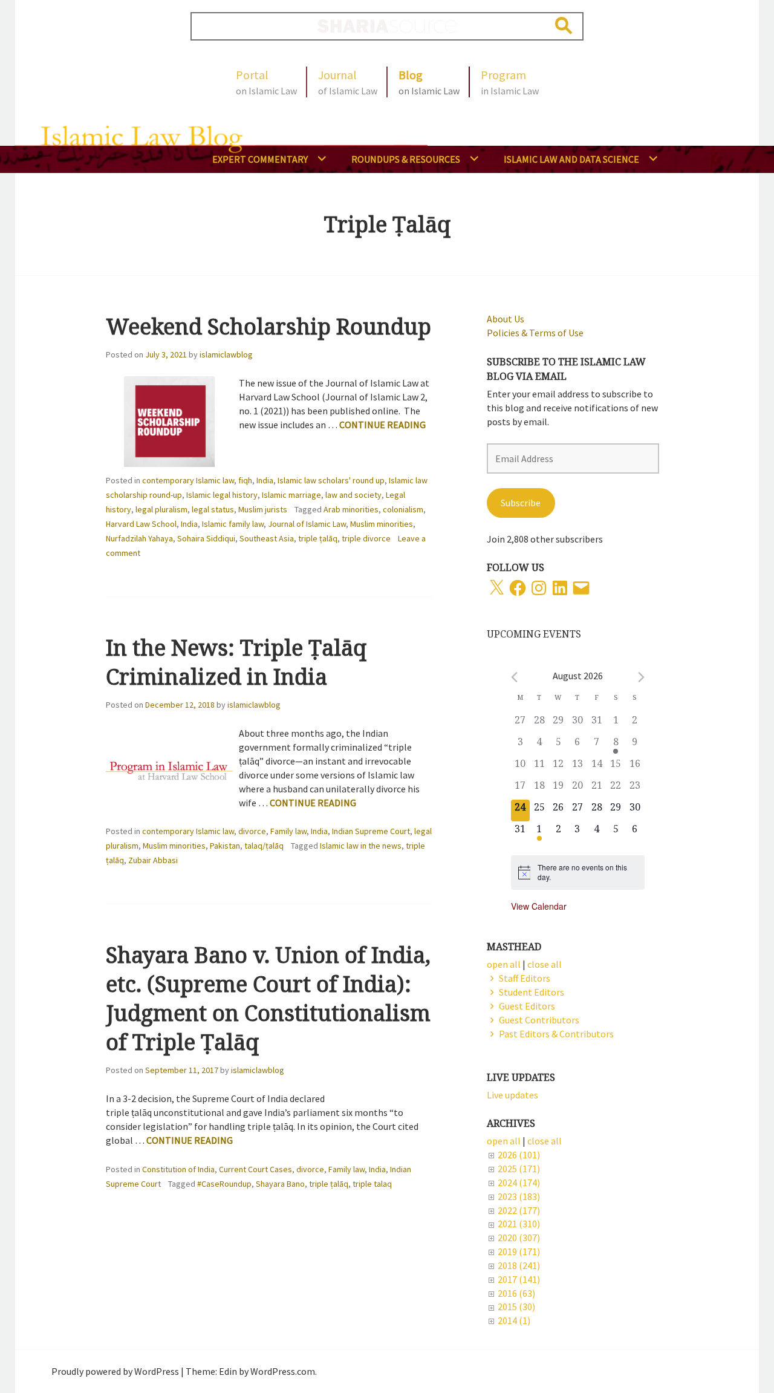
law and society (353, 494)
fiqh (245, 480)
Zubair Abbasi (153, 860)
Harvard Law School (141, 523)
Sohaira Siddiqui (206, 538)
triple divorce (366, 538)
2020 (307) (519, 1238)
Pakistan (225, 845)
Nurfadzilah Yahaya (139, 538)
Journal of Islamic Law (307, 523)
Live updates (512, 1095)
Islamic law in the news (361, 845)
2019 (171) (519, 1251)
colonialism (403, 509)
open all (504, 1141)
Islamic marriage (291, 494)
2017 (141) (519, 1279)
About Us (505, 319)
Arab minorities (351, 509)
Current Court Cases (255, 1169)
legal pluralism (161, 509)
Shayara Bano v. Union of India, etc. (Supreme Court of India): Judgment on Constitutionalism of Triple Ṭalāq (268, 998)
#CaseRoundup (224, 1183)
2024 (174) (519, 1182)
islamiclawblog (226, 354)
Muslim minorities (381, 523)
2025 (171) (519, 1169)
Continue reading (382, 425)
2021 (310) (519, 1224)
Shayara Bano (280, 1183)
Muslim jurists (262, 509)
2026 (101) (519, 1155)
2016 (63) (516, 1293)
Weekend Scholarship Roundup (268, 326)
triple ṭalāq (317, 538)
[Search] (563, 25)
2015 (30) (516, 1306)
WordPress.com (282, 1371)
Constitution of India (178, 1169)
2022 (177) (519, 1210)
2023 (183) (519, 1196)
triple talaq (372, 1183)
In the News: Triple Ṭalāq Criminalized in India (236, 662)
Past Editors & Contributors (556, 1034)
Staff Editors (524, 978)
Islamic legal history (222, 494)
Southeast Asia (266, 538)
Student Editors (531, 992)
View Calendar (539, 906)
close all (544, 1141)
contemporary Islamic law (188, 480)
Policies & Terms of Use (535, 333)
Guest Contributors (539, 1020)
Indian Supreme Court (371, 831)
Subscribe (521, 503)
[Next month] (641, 677)
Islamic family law (233, 523)
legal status (213, 509)
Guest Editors (527, 1006)
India (264, 480)
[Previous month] (514, 677)
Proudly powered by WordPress (115, 1371)
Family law (288, 831)
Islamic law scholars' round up (331, 480)
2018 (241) (519, 1265)
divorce (252, 831)
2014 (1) (514, 1320)
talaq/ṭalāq (264, 845)
